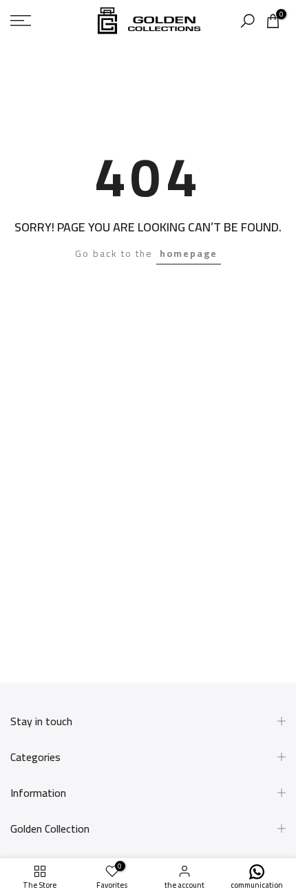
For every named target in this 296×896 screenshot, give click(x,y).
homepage (189, 253)
